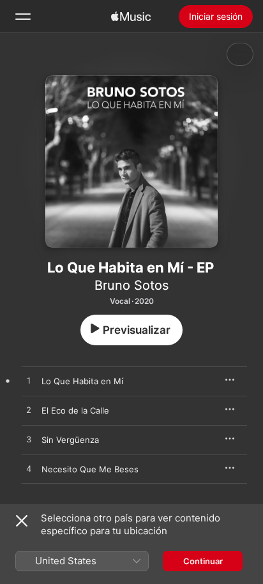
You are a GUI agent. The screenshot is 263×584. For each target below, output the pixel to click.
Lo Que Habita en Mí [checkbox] (82, 381)
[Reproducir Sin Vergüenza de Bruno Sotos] (28, 439)
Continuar (203, 561)
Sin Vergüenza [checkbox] (70, 440)
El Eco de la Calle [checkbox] (75, 410)
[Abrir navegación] (23, 17)
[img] (131, 16)
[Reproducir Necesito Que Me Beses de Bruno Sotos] (28, 469)
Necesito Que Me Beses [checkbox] (90, 469)
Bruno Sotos (131, 285)
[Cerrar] (21, 521)
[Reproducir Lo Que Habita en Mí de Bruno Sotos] (28, 381)
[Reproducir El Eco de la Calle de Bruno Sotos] (28, 410)
